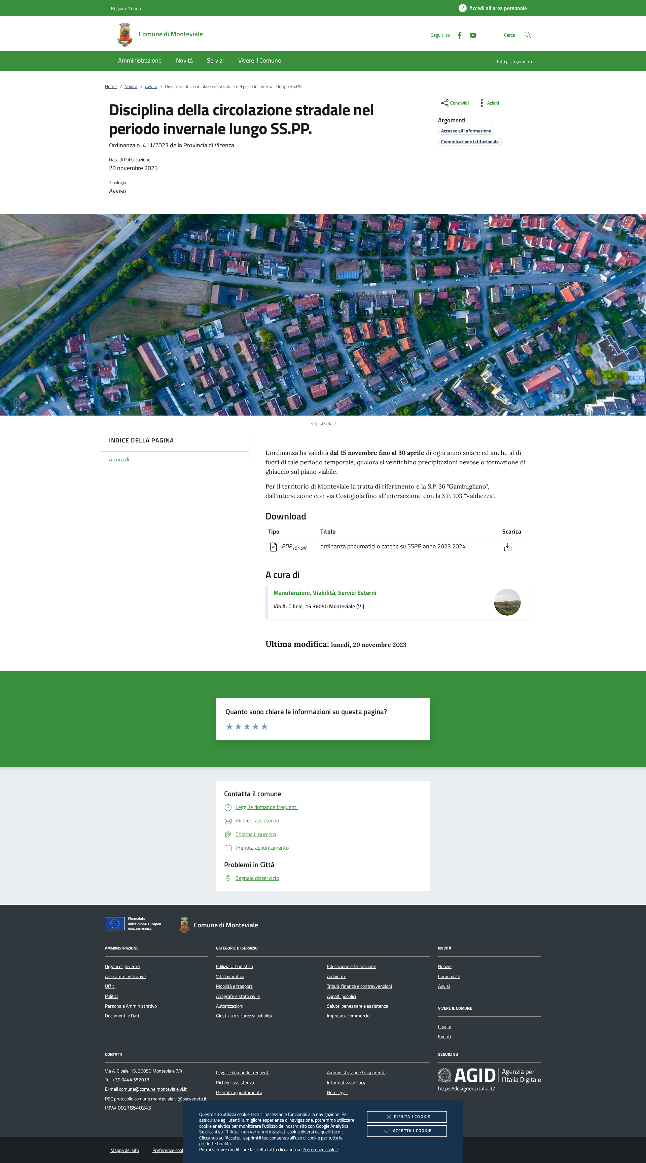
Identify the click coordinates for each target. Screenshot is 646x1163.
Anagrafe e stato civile (238, 996)
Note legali (337, 1092)
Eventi (444, 1036)
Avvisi (151, 86)
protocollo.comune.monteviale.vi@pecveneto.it (160, 1098)
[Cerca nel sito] (528, 35)
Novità (130, 86)
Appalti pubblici (341, 996)
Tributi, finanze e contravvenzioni (359, 986)
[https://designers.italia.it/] (489, 1075)
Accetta (412, 1130)
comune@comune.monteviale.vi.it (153, 1089)
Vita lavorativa (230, 976)
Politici (111, 996)
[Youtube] (470, 34)
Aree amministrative (125, 976)
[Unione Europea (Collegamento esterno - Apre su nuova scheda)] (135, 925)
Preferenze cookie (320, 1149)
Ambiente (336, 976)
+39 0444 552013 (130, 1079)
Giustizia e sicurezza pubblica (244, 1015)
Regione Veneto (126, 8)
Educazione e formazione (351, 966)
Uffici (110, 986)
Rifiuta (412, 1116)
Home (111, 86)
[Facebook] (457, 34)
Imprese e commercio (348, 1015)
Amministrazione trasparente (356, 1072)
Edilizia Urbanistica (234, 966)
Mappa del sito (124, 1150)
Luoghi (444, 1026)
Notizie (445, 966)
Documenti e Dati (122, 1015)
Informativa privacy (346, 1082)
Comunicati (449, 976)
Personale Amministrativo (131, 1006)
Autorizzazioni (229, 1006)
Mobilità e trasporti (234, 986)
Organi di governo (122, 966)
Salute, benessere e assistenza (357, 1006)
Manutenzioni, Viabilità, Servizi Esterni (325, 592)
